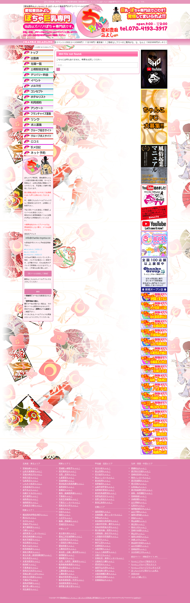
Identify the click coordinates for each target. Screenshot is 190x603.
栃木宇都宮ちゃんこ (31, 539)
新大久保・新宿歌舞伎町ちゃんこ (37, 555)
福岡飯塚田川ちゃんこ (141, 508)
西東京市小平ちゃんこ (68, 505)
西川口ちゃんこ (29, 517)
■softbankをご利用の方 (33, 254)
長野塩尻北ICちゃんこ (104, 496)
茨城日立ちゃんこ (66, 524)
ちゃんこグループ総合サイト (143, 561)
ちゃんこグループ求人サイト (143, 564)
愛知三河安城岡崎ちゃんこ (70, 536)
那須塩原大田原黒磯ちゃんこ (71, 483)
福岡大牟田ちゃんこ (140, 536)
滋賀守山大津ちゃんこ (104, 567)
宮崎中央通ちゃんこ (140, 530)
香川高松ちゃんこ (139, 483)
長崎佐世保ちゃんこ (140, 474)
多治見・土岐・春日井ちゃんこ (72, 552)
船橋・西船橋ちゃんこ (68, 521)
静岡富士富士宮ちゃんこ (69, 586)
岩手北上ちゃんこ (30, 490)
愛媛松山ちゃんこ (139, 468)
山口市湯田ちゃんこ (140, 546)
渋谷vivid (135, 573)
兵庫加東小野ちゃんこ (104, 570)
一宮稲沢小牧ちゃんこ (68, 542)
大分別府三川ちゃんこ (141, 552)
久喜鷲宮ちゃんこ (66, 477)
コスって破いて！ (139, 577)
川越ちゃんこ (28, 530)
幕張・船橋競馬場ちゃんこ (70, 493)
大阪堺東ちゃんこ (103, 548)
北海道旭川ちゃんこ (31, 487)
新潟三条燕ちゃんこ (104, 502)
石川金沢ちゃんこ (103, 474)
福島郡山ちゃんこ (30, 499)
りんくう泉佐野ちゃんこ (105, 552)
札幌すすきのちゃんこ (32, 493)
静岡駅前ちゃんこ (66, 555)
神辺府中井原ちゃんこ (141, 542)
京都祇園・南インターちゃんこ (108, 514)
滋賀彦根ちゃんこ (103, 511)
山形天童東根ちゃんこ (32, 471)
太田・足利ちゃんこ (67, 474)
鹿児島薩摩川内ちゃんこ (142, 490)
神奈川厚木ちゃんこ (31, 552)
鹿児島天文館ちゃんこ (141, 471)
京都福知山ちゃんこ (104, 580)
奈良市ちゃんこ (102, 539)
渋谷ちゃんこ (65, 511)
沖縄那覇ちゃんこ (139, 499)
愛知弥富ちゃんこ (66, 545)
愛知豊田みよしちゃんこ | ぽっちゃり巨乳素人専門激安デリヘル (82, 598)
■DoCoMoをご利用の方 (33, 249)
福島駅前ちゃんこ (30, 502)
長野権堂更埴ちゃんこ (104, 490)
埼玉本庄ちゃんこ (30, 558)
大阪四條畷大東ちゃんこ (105, 573)
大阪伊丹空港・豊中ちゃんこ (107, 524)
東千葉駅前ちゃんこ (31, 527)
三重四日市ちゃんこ (67, 548)
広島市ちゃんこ (138, 505)
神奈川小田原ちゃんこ (32, 577)
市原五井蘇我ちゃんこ (68, 499)
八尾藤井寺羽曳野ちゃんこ (106, 536)
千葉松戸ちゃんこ (30, 580)
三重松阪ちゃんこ (66, 570)
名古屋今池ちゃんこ (67, 533)
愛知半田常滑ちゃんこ (68, 577)
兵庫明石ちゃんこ (103, 545)
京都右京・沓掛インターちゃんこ (109, 558)
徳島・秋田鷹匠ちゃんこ (142, 493)
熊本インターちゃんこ (141, 477)
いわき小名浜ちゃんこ (32, 483)
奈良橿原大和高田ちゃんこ (106, 521)
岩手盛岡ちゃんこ (30, 496)
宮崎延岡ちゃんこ (139, 549)
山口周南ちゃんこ (139, 502)
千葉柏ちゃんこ (65, 496)
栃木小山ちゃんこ (30, 545)
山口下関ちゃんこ (139, 511)
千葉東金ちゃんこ (30, 567)
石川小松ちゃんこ (103, 468)
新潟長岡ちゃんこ (103, 480)
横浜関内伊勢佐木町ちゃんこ (35, 514)
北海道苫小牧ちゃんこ (32, 505)
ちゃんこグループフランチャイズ (145, 567)
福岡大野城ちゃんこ (140, 514)
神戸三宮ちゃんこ (103, 542)
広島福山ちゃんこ (139, 487)
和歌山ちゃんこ (102, 517)
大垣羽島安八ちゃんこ (68, 539)
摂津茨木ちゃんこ (103, 564)
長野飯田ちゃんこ (103, 483)
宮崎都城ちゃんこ (139, 496)
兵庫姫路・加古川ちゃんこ (106, 533)
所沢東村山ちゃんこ (67, 471)
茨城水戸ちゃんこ (30, 524)
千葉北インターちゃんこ (69, 502)
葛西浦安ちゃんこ (66, 487)
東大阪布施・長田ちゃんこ (106, 530)
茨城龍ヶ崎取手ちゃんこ (69, 468)
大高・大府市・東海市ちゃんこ (72, 561)
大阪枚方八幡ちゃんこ (104, 561)
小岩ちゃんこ (65, 508)
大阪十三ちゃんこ (103, 555)
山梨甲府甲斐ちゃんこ (104, 487)
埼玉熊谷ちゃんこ (30, 542)
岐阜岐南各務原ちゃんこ (69, 564)
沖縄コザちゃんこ (139, 539)
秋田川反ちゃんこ (30, 477)
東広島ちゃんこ (138, 524)
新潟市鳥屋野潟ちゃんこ (105, 493)
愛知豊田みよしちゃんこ (69, 567)
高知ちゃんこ (137, 518)
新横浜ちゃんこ (65, 490)
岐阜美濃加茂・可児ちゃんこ (71, 580)
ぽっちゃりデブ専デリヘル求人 (144, 570)
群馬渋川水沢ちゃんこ (32, 570)
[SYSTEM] (38, 69)
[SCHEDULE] (38, 58)
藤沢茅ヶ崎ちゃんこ (31, 586)
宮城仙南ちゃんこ (30, 468)
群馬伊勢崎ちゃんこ (31, 583)
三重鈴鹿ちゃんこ (66, 573)
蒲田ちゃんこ (65, 514)
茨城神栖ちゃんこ (66, 480)
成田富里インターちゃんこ (34, 533)
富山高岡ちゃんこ (103, 471)
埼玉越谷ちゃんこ (30, 589)
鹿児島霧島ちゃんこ (140, 480)
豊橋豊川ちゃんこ (66, 558)
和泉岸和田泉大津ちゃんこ (106, 527)
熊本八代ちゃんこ (139, 527)
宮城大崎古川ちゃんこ (32, 474)
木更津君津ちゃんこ (31, 561)
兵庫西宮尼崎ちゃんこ (104, 577)
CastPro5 (137, 598)
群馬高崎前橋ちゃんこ (32, 536)
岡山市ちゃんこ (138, 533)
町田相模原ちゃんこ (31, 548)
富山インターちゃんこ (104, 477)
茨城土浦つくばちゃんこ (33, 573)
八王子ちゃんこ (65, 518)
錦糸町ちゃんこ (29, 564)
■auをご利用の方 (30, 252)
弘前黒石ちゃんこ (30, 480)
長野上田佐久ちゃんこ (104, 499)
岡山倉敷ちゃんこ (139, 521)
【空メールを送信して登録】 (38, 273)
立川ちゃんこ (28, 521)
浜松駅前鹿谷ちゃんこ (68, 583)
